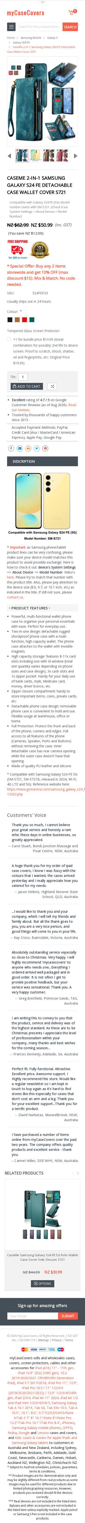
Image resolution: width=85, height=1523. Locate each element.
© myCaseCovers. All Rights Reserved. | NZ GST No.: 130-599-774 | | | (42, 1338)
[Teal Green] (32, 320)
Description (24, 461)
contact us (15, 597)
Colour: (14, 311)
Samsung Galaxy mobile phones (36, 1427)
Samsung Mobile (31, 37)
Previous (72, 1173)
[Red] (24, 320)
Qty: (13, 376)
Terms (68, 1340)
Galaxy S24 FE (21, 42)
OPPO (67, 1427)
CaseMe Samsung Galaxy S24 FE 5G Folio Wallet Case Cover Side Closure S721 (42, 1257)
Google (24, 1432)
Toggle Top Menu (42, 2)
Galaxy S (52, 37)
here (10, 577)
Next (78, 1173)
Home (11, 37)
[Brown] (17, 320)
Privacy (56, 1340)
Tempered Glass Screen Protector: (33, 331)
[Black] (10, 320)
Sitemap (43, 1340)
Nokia (12, 1432)
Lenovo (43, 1432)
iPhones (68, 1422)
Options (44, 1284)
